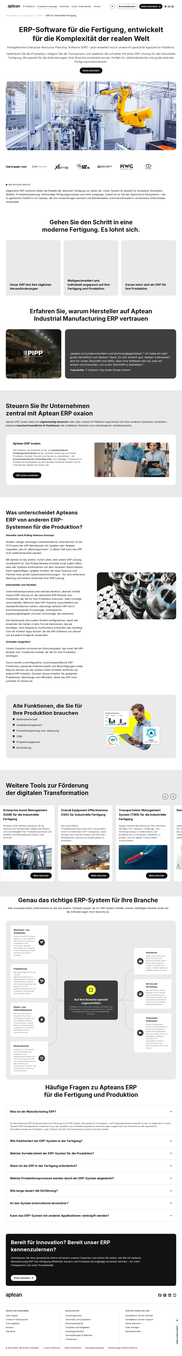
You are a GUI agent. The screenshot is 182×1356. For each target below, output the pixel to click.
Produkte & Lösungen (47, 6)
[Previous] (165, 797)
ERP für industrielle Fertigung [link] (61, 15)
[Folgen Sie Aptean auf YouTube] (174, 1295)
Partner (97, 6)
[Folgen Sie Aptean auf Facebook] (159, 1295)
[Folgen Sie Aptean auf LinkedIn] (169, 1295)
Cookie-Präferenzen (51, 1348)
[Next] (173, 797)
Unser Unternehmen (81, 6)
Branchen (64, 6)
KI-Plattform (29, 6)
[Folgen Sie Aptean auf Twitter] (164, 1295)
